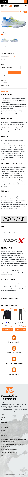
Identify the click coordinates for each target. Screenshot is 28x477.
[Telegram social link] (6, 2)
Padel (7, 46)
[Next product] (5, 50)
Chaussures (13, 46)
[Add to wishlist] (11, 310)
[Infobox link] (14, 339)
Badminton (4, 422)
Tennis (2, 419)
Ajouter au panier (14, 72)
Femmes (20, 46)
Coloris (3, 59)
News (2, 432)
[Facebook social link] (2, 2)
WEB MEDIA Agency (19, 474)
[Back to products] (4, 50)
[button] (2, 22)
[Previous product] (2, 50)
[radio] (2, 61)
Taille (2, 64)
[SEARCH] (25, 1)
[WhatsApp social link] (4, 2)
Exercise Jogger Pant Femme (20, 324)
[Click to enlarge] (4, 32)
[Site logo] (14, 6)
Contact (3, 430)
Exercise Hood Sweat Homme (7, 324)
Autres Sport (4, 427)
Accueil (3, 46)
